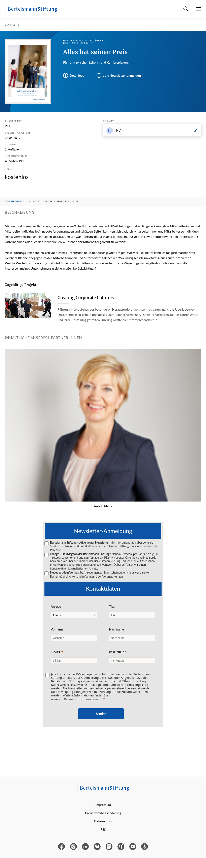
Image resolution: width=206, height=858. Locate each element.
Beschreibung (15, 201)
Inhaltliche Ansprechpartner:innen (53, 201)
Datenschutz (103, 821)
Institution (118, 652)
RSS (103, 829)
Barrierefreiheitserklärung (103, 813)
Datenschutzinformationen (82, 699)
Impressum (103, 804)
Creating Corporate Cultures (86, 297)
